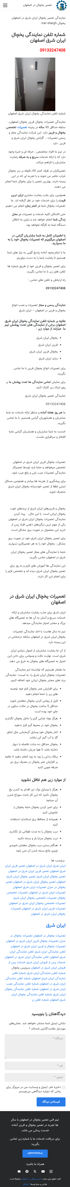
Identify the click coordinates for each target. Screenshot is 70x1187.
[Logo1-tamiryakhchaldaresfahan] (61, 5)
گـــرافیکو (26, 1184)
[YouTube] (43, 1171)
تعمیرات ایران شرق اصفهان (29, 887)
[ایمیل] (19, 1171)
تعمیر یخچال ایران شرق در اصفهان (34, 882)
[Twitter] (34, 1171)
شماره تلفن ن (40, 1000)
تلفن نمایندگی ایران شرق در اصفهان (27, 957)
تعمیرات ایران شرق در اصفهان (47, 892)
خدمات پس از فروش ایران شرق (46, 962)
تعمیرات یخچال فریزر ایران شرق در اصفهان (32, 941)
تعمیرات (22, 127)
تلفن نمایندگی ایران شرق (50, 951)
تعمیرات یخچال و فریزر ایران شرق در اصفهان (38, 946)
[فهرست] (5, 5)
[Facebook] (27, 1171)
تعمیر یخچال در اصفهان (31, 1179)
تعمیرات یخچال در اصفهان (49, 935)
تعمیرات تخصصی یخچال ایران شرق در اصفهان (37, 903)
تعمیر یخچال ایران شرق (51, 876)
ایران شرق (56, 925)
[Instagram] (51, 1171)
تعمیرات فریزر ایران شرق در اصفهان (44, 908)
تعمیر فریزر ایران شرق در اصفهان (28, 871)
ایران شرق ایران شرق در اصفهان (46, 866)
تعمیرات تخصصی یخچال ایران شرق (35, 898)
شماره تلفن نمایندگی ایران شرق (46, 973)
